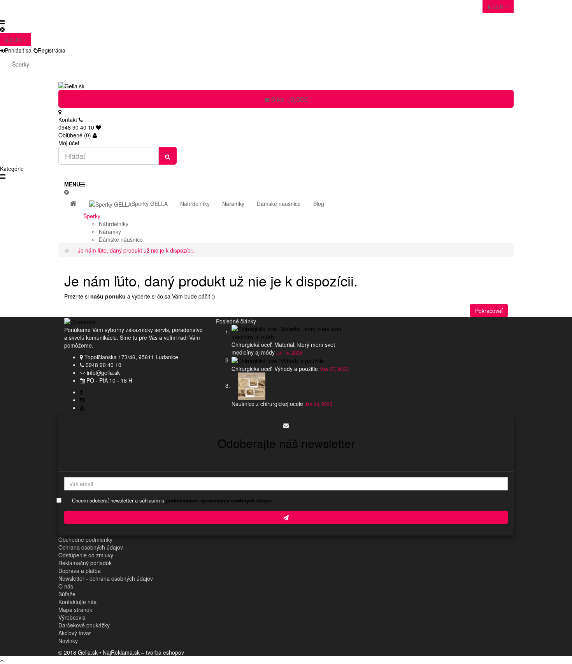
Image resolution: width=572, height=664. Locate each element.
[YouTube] (82, 407)
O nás (65, 586)
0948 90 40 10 (103, 365)
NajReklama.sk (121, 652)
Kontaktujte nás (77, 602)
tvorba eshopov (165, 652)
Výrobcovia (72, 617)
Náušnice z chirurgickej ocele (267, 404)
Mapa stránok (75, 609)
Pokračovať (489, 310)
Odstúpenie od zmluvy (85, 555)
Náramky (110, 231)
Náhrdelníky (113, 224)
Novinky (68, 641)
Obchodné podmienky (85, 539)
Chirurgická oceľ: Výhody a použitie (275, 368)
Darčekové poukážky (84, 625)
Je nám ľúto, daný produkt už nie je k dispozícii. (136, 250)
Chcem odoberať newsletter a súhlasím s (172, 500)
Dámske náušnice (121, 239)
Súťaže (66, 594)
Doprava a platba (79, 570)
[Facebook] (81, 392)
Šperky (20, 64)
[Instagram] (82, 400)
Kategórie (12, 168)
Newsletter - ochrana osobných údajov (105, 578)
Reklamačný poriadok (85, 563)
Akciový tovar (74, 633)
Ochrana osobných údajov (90, 547)
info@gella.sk (103, 372)
